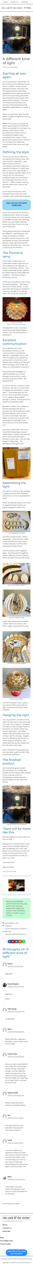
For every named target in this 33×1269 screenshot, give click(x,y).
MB (9, 1115)
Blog (2, 1238)
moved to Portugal (18, 123)
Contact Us (14, 2)
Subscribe (24, 2)
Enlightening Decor (10, 277)
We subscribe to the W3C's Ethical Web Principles (16, 1259)
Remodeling (9, 923)
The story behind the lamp (15, 934)
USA (16, 923)
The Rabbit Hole (6, 1241)
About (5, 2)
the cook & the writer (12, 7)
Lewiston (8, 926)
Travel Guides (5, 1244)
